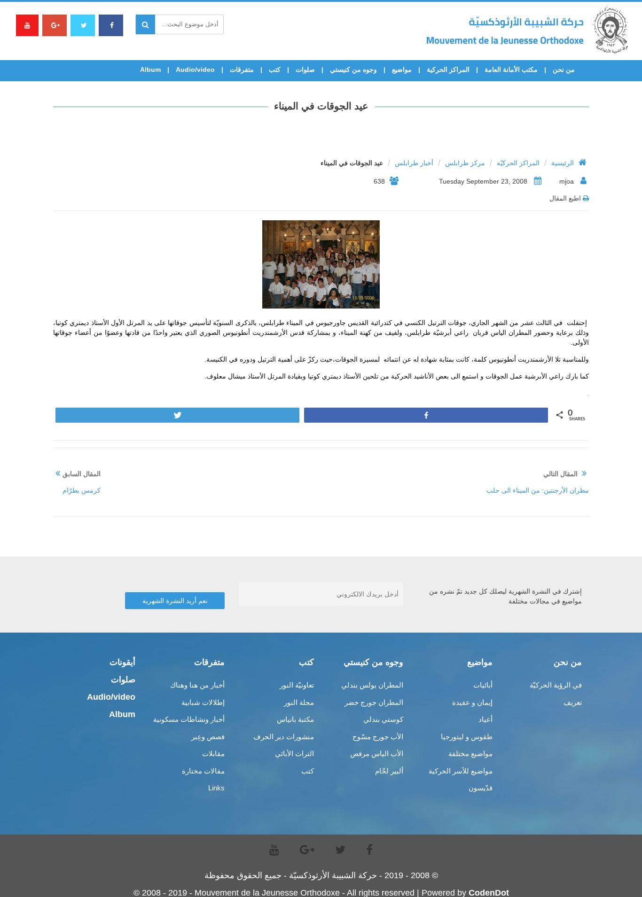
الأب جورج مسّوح (377, 737)
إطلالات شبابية (203, 702)
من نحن (564, 69)
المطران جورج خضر (373, 702)
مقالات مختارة (203, 771)
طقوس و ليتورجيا (467, 737)
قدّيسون (481, 788)
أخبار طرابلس (414, 163)
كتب (275, 69)
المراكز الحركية (448, 69)
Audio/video (195, 69)
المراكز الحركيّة (518, 163)
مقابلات (213, 754)
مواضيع (402, 69)
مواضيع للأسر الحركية (461, 771)
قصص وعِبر (208, 737)
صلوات (305, 69)
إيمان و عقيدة (472, 702)
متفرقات (242, 69)
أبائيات (483, 685)
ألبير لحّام (389, 771)
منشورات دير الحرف (283, 737)
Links (216, 788)
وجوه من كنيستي (353, 69)
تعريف (573, 702)
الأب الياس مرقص (376, 754)
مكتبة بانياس (295, 719)
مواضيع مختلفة (470, 754)
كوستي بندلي (383, 719)
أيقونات (122, 662)
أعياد (485, 719)
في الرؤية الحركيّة (556, 685)
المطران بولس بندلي (372, 685)
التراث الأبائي (294, 754)
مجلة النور (299, 702)
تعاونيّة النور (297, 685)
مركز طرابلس (465, 163)
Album (150, 69)
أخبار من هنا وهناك (197, 685)
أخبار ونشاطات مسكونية (189, 719)
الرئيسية (562, 163)
